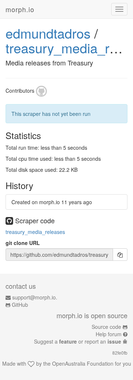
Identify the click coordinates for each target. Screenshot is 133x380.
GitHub (20, 304)
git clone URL (23, 242)
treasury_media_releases (35, 231)
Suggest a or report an (77, 341)
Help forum (109, 334)
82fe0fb (119, 352)
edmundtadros (48, 33)
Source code (106, 326)
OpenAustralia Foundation (82, 363)
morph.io (20, 9)
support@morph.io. (34, 297)
